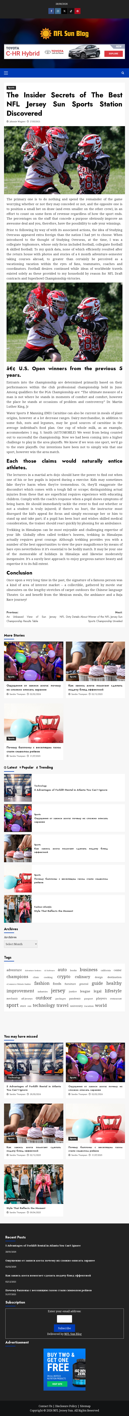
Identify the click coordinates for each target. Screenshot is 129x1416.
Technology (40, 786)
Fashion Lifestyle (43, 907)
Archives (10, 937)
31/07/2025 (35, 756)
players (101, 998)
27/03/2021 (35, 121)
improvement (20, 991)
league (85, 991)
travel (62, 1005)
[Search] (123, 73)
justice (73, 991)
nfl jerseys (27, 998)
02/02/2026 (35, 694)
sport (13, 1005)
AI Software (49, 970)
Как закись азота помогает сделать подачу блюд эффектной (95, 687)
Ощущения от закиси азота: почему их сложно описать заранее (34, 687)
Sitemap (85, 1406)
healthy (114, 983)
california (106, 970)
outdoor (44, 998)
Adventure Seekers (33, 970)
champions (17, 976)
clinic (36, 977)
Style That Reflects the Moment (53, 911)
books (73, 970)
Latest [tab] (11, 767)
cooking (48, 977)
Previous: (35, 616)
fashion (42, 983)
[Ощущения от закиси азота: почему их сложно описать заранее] (33, 661)
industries (43, 991)
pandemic (75, 998)
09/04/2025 (35, 1212)
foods (57, 983)
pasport (88, 998)
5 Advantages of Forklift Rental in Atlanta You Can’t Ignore (70, 790)
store (23, 1006)
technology (44, 1005)
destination (115, 977)
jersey (58, 990)
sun (29, 1006)
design (99, 977)
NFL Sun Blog (73, 1334)
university (76, 1006)
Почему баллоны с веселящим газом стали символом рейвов (34, 749)
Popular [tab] (27, 767)
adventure (14, 970)
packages (60, 998)
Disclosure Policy (66, 1406)
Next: (94, 616)
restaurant (116, 998)
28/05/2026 (35, 1094)
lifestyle (113, 991)
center (118, 970)
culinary (82, 976)
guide (97, 983)
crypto (63, 976)
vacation (89, 1006)
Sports (11, 87)
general (83, 983)
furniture (70, 983)
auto (62, 969)
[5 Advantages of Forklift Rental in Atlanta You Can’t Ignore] (18, 787)
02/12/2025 (97, 694)
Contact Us (45, 1406)
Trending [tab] (45, 767)
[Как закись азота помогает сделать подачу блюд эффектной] (95, 661)
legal (97, 991)
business (89, 969)
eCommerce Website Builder (19, 984)
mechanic (12, 998)
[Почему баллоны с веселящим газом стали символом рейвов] (33, 723)
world (101, 1005)
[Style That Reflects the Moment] (18, 908)
